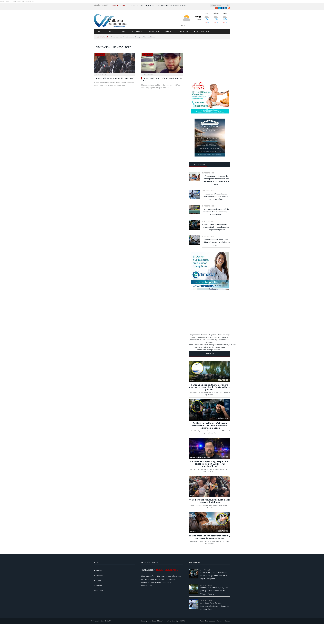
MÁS (167, 31)
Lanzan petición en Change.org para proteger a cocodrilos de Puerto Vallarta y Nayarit (214, 591)
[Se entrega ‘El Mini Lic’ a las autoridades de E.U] (162, 64)
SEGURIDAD (154, 31)
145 (229, 570)
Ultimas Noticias (198, 164)
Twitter (98, 580)
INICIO (99, 31)
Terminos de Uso (223, 621)
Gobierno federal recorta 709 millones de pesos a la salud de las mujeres (216, 242)
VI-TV (111, 31)
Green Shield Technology (161, 621)
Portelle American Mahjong (9, 1)
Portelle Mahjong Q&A (26, 1)
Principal (98, 570)
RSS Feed (99, 590)
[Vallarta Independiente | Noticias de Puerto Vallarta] (111, 20)
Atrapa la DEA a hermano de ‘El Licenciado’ (115, 78)
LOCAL (122, 31)
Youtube (98, 585)
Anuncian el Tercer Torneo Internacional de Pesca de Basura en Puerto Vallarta (216, 196)
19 (229, 600)
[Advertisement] (210, 60)
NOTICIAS (136, 31)
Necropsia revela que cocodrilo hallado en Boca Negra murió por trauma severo (216, 212)
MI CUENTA (201, 31)
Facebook (99, 575)
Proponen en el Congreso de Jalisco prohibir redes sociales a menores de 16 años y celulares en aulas (160, 5)
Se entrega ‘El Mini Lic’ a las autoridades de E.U (162, 79)
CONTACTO (183, 31)
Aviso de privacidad (207, 621)
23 (229, 585)
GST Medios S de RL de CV (101, 621)
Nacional (100, 54)
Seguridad (148, 54)
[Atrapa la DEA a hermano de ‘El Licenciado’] (114, 64)
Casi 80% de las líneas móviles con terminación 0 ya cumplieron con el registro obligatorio (216, 227)
